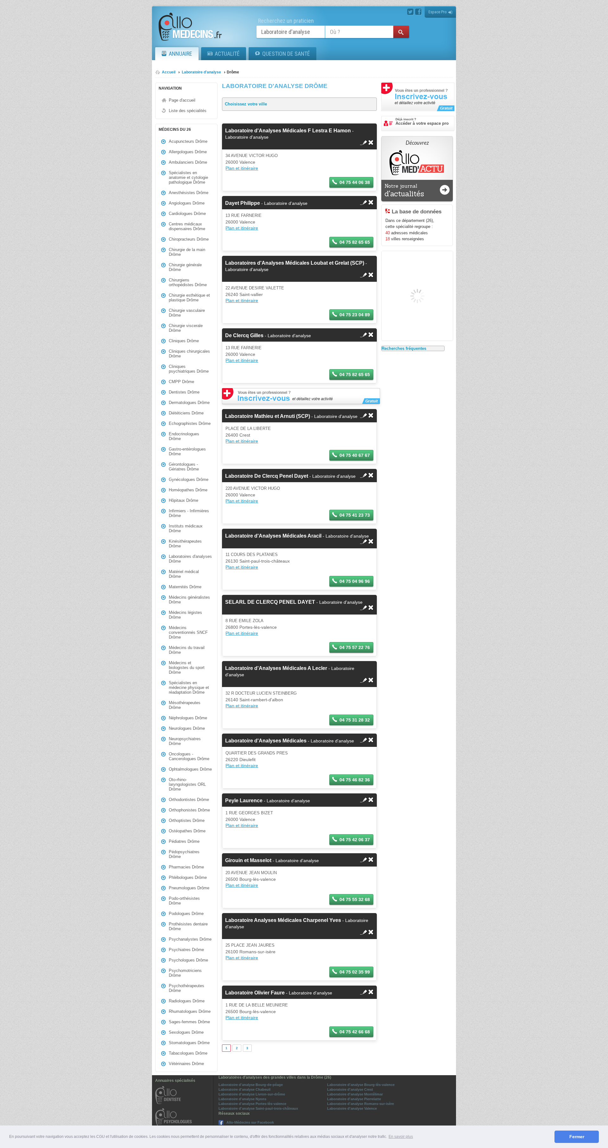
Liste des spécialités (187, 110)
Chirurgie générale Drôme (185, 267)
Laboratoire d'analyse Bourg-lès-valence (361, 1085)
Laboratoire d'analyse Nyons (242, 1099)
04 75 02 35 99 (354, 972)
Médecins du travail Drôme (187, 650)
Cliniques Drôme (184, 340)
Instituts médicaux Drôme (186, 528)
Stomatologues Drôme (189, 1042)
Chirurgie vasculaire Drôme (187, 313)
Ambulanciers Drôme (188, 162)
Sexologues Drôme (186, 1032)
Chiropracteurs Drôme (189, 239)
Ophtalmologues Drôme (190, 769)
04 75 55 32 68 (354, 899)
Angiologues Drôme (187, 203)
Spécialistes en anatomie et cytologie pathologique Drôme (188, 177)
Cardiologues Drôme (187, 213)
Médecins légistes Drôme (185, 615)
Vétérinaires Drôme (186, 1063)
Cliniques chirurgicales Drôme (189, 353)
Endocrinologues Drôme (184, 436)
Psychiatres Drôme (186, 949)
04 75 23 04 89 (354, 314)
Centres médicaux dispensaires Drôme (187, 226)
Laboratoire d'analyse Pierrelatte (354, 1099)
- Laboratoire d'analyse (266, 203)
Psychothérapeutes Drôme (186, 988)
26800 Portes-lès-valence (251, 627)
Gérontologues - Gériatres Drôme (184, 466)
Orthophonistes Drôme (189, 810)
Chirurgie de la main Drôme (187, 252)
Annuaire (180, 53)
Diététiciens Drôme (186, 413)
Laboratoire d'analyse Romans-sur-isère (360, 1104)
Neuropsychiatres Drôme (185, 741)
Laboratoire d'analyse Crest (350, 1089)
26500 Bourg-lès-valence (250, 879)
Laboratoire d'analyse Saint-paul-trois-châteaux (258, 1108)
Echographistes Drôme (190, 423)
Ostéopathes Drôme (187, 831)
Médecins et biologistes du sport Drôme (187, 667)
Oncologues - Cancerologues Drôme (189, 756)
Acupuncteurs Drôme (188, 141)
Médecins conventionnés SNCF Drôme (188, 632)
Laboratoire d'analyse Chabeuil (244, 1089)
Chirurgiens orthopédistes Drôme (188, 282)
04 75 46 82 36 (354, 779)
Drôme (233, 72)
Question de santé (286, 53)
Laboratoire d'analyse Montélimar (355, 1094)
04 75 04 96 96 (354, 581)
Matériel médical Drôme (184, 574)
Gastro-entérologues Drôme (187, 451)
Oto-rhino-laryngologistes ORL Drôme (187, 784)
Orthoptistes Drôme (187, 820)
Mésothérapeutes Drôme (184, 705)
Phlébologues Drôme (188, 877)
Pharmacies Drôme (186, 867)
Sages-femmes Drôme (189, 1021)
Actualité (227, 53)
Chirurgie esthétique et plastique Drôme (189, 297)
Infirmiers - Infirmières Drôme (189, 513)
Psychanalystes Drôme (190, 939)
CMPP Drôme (181, 381)
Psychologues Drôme (188, 960)
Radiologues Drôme (187, 1001)
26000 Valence (240, 162)
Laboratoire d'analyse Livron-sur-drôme (251, 1094)
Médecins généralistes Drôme (189, 599)
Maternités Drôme (185, 586)
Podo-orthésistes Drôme (184, 900)
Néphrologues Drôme (188, 718)
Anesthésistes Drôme (188, 192)
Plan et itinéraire (241, 168)
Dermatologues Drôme (189, 402)
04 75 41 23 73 (354, 515)
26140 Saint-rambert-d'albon (254, 699)
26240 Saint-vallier (244, 294)
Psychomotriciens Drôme (185, 973)
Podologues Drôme (186, 913)
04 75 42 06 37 (354, 839)
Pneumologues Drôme (189, 888)
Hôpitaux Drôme (183, 500)
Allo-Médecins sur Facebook (250, 1122)
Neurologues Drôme (187, 728)
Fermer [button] (576, 1136)
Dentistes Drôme (184, 392)
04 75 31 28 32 (354, 719)
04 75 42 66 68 (354, 1031)
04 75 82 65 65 (354, 242)
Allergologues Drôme (188, 151)
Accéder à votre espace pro (422, 121)
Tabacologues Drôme (188, 1053)
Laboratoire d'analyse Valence (352, 1108)
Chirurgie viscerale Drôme (186, 328)
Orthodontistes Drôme (189, 799)
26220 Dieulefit (240, 759)
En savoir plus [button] (401, 1136)
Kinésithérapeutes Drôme (185, 543)
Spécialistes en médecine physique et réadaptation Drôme (189, 687)
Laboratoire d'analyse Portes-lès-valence (252, 1104)
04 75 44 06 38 (354, 182)
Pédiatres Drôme (184, 841)
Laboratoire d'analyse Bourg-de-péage (250, 1085)
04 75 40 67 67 (354, 455)
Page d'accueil (182, 100)
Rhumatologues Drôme (190, 1011)
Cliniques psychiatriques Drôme (189, 369)
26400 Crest (237, 435)
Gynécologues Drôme (188, 479)
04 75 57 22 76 (354, 647)
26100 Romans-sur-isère (250, 951)
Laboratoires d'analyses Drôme (190, 559)
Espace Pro (437, 11)
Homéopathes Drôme (188, 490)
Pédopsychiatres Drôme (184, 854)
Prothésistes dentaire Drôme (188, 926)
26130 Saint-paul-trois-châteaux (257, 561)
